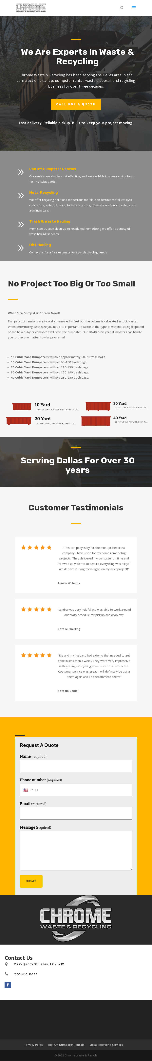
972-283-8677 (25, 974)
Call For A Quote (76, 104)
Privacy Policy (34, 1045)
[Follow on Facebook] (8, 985)
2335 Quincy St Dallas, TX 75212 (39, 964)
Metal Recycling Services (106, 1045)
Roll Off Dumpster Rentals (66, 1045)
